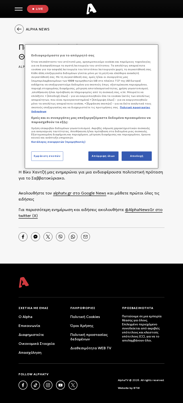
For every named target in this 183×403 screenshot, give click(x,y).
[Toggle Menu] (19, 9)
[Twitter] (48, 236)
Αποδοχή (136, 156)
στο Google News (89, 193)
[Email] (85, 236)
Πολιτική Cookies (85, 316)
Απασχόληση (30, 352)
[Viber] (60, 236)
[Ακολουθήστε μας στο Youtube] (60, 385)
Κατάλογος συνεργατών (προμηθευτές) (58, 141)
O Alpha (25, 316)
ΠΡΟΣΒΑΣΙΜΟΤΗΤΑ (137, 308)
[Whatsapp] (73, 236)
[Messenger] (35, 236)
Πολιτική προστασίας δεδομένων (89, 336)
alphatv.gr (62, 193)
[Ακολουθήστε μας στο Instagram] (48, 385)
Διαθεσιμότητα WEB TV (90, 348)
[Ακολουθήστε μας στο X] (73, 385)
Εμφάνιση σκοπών (47, 156)
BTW (136, 388)
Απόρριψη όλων (103, 156)
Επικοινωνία (29, 325)
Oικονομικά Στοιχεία (37, 343)
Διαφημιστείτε (31, 334)
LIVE (39, 9)
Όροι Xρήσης (81, 325)
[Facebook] (23, 236)
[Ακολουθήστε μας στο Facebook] (23, 385)
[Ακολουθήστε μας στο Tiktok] (35, 385)
